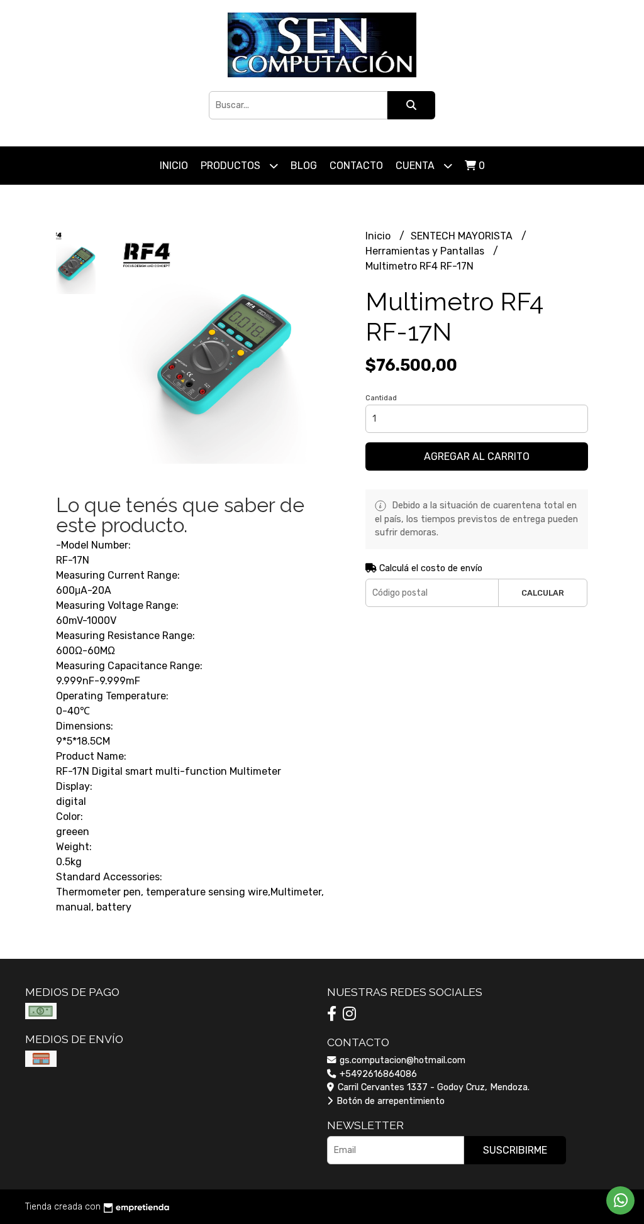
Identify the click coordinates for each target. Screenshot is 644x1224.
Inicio (174, 166)
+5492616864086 (377, 1074)
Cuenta (416, 166)
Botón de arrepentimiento (389, 1101)
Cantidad (381, 398)
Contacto (356, 166)
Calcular (542, 593)
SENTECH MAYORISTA (463, 236)
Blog (304, 166)
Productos (232, 166)
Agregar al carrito (477, 456)
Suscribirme (515, 1150)
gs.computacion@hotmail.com (401, 1060)
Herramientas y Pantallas (426, 251)
